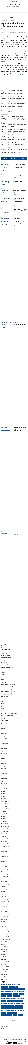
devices (3, 993)
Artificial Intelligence (5, 653)
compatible (21, 989)
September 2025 (4, 748)
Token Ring (3, 708)
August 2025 (3, 751)
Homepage (3, 1029)
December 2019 (4, 876)
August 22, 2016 (16, 177)
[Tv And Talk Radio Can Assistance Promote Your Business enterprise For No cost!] (6, 198)
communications (13, 989)
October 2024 (4, 776)
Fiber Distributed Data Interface (7, 670)
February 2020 (4, 871)
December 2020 (4, 846)
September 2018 (4, 914)
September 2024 (4, 778)
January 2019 (4, 904)
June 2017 (3, 951)
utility (9, 1012)
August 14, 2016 (16, 194)
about (3, 984)
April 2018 (3, 926)
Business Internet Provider (6, 660)
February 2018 (4, 931)
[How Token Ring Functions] (6, 175)
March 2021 (3, 838)
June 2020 (3, 861)
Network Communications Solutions (8, 691)
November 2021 (4, 833)
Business (2, 658)
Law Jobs (2, 677)
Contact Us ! (3, 1025)
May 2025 (3, 758)
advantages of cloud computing (13, 984)
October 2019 (4, 881)
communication (5, 989)
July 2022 (3, 813)
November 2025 (4, 743)
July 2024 (3, 783)
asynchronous (4, 986)
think (17, 1010)
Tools (2, 710)
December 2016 (4, 966)
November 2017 (4, 939)
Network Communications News (7, 689)
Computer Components (12, 991)
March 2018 (3, 929)
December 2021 (4, 831)
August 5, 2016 (16, 225)
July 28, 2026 (15, 169)
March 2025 (3, 763)
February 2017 (4, 961)
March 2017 (3, 959)
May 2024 (3, 786)
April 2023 (3, 796)
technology (11, 1010)
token (22, 1010)
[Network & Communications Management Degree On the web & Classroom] (6, 427)
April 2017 (3, 956)
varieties (14, 1012)
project (3, 1005)
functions (21, 993)
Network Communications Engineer (8, 686)
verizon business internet (6, 1015)
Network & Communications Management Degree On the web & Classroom (19, 429)
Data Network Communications (8, 20)
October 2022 (4, 806)
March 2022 (3, 823)
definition (21, 991)
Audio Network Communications (7, 657)
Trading (2, 711)
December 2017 (4, 936)
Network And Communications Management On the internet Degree (20, 190)
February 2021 (4, 841)
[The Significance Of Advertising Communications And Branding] (6, 322)
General (2, 674)
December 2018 (4, 906)
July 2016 (3, 979)
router (21, 1005)
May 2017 (3, 954)
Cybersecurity (3, 665)
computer (4, 991)
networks (15, 32)
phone (21, 1003)
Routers (2, 699)
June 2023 (3, 791)
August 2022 (3, 811)
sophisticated (20, 32)
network (3, 1000)
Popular (5, 158)
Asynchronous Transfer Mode (6, 655)
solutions (9, 1008)
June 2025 (3, 756)
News (2, 698)
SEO (2, 701)
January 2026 (4, 738)
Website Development (5, 718)
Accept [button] (10, 1043)
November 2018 (4, 909)
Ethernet (2, 669)
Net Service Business (5, 682)
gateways (9, 996)
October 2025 (4, 746)
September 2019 (4, 884)
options (16, 1003)
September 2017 (4, 944)
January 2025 (4, 768)
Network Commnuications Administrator (8, 684)
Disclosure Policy (4, 1026)
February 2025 (4, 766)
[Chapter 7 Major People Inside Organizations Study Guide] (6, 209)
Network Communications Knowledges (15, 1000)
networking (4, 1003)
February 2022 (4, 826)
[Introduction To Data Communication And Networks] (6, 181)
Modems (2, 681)
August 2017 (3, 946)
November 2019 (4, 879)
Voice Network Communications (7, 715)
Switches (2, 703)
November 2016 (4, 969)
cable (11, 986)
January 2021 (4, 843)
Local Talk (3, 679)
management (4, 998)
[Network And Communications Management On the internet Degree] (6, 189)
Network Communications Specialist (8, 693)
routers (3, 1008)
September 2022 (4, 808)
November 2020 (4, 848)
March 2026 (3, 733)
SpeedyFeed (14, 4)
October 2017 (4, 941)
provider (9, 1005)
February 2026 (4, 736)
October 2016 (4, 971)
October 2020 (4, 851)
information (11, 32)
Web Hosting (3, 716)
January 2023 (4, 803)
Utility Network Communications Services (9, 713)
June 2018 (3, 921)
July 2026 (3, 723)
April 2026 (3, 731)
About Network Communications (7, 652)
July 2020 (3, 858)
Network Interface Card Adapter (7, 694)
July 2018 (3, 919)
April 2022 (3, 821)
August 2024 (3, 781)
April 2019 (3, 896)
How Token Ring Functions (19, 175)
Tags (23, 158)
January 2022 (4, 828)
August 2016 (3, 976)
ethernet (15, 993)
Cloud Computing (4, 664)
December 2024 (4, 771)
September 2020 (4, 853)
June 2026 (3, 726)
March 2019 (3, 899)
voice (24, 32)
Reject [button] (15, 1043)
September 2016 (4, 974)
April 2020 (3, 866)
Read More (20, 1043)
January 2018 (4, 934)
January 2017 (4, 964)
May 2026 (3, 728)
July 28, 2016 (15, 432)
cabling (15, 986)
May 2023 (3, 793)
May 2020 (3, 863)
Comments (14, 158)
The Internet (3, 706)
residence (15, 1005)
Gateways (3, 672)
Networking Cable (4, 696)
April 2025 (3, 761)
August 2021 (3, 836)
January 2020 (4, 874)
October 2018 (4, 911)
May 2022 (3, 818)
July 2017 (3, 949)
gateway (3, 996)
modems (11, 998)
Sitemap (2, 1028)
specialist (15, 1008)
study (21, 1008)
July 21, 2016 (15, 534)
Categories (3, 644)
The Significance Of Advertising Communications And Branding (19, 324)
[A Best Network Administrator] (6, 532)
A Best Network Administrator (20, 532)
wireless (20, 1015)
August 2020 (3, 856)
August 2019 (3, 886)
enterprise (9, 993)
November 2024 (4, 773)
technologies (4, 1010)
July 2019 (3, 889)
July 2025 (3, 753)
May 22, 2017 (4, 32)
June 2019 (3, 891)
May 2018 (3, 924)
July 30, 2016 (15, 328)
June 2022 (3, 816)
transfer (3, 1012)
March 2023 (3, 798)
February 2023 (4, 801)
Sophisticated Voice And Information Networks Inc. (13, 26)
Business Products (4, 662)
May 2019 (3, 894)
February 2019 (4, 901)
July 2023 (3, 788)
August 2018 (3, 916)
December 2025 (4, 741)
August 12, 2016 (16, 205)
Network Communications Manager (8, 687)
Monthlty (3, 645)
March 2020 (3, 869)
